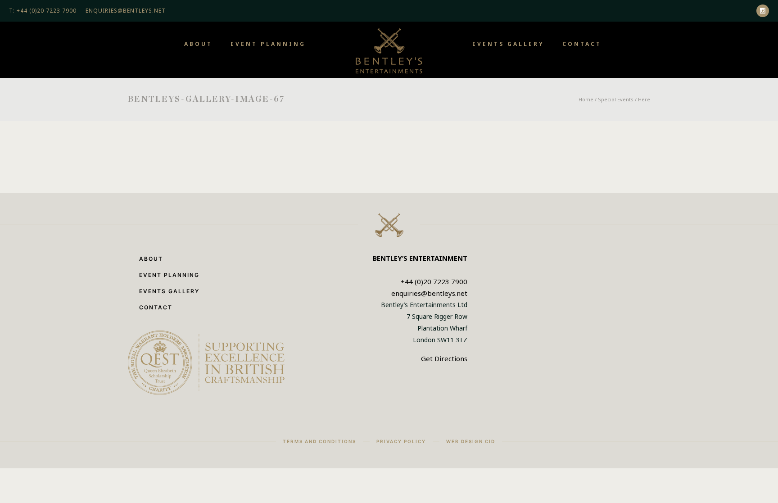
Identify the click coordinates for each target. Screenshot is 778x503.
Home (586, 99)
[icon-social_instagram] (762, 11)
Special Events (615, 99)
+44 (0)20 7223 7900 (434, 281)
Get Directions (444, 358)
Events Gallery (508, 44)
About (198, 44)
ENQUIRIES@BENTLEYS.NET (126, 10)
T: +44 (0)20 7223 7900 (43, 10)
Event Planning (268, 44)
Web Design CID (470, 441)
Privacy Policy (401, 441)
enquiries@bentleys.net (429, 293)
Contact (582, 44)
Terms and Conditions (319, 441)
